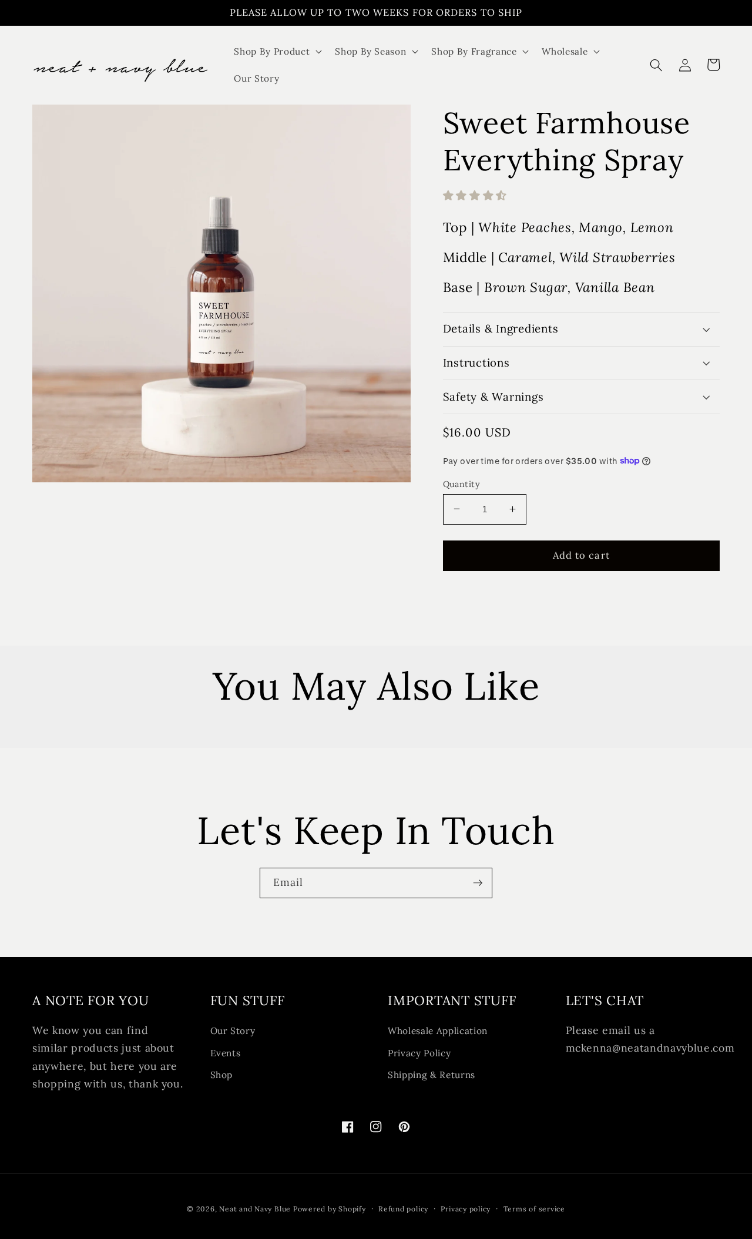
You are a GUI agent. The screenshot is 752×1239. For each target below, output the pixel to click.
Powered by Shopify (329, 1208)
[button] (276, 51)
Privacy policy (466, 1208)
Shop (221, 1074)
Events (225, 1053)
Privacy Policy (419, 1053)
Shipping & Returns (431, 1074)
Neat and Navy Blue (256, 1208)
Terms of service (534, 1208)
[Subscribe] (478, 883)
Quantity (462, 483)
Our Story (233, 1030)
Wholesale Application (438, 1030)
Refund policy (403, 1208)
